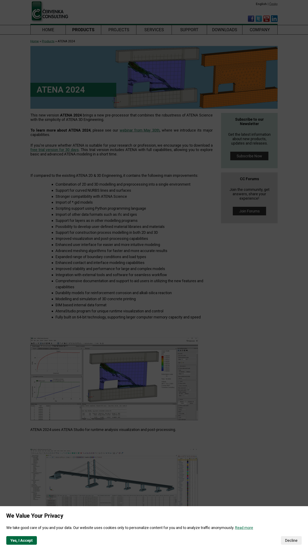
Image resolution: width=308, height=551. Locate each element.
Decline (291, 540)
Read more (244, 527)
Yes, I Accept (21, 540)
